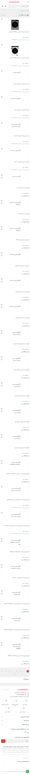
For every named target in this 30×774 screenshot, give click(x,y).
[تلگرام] (24, 733)
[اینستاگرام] (28, 733)
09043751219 (23, 692)
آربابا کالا (27, 11)
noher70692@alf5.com (21, 694)
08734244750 (17, 692)
